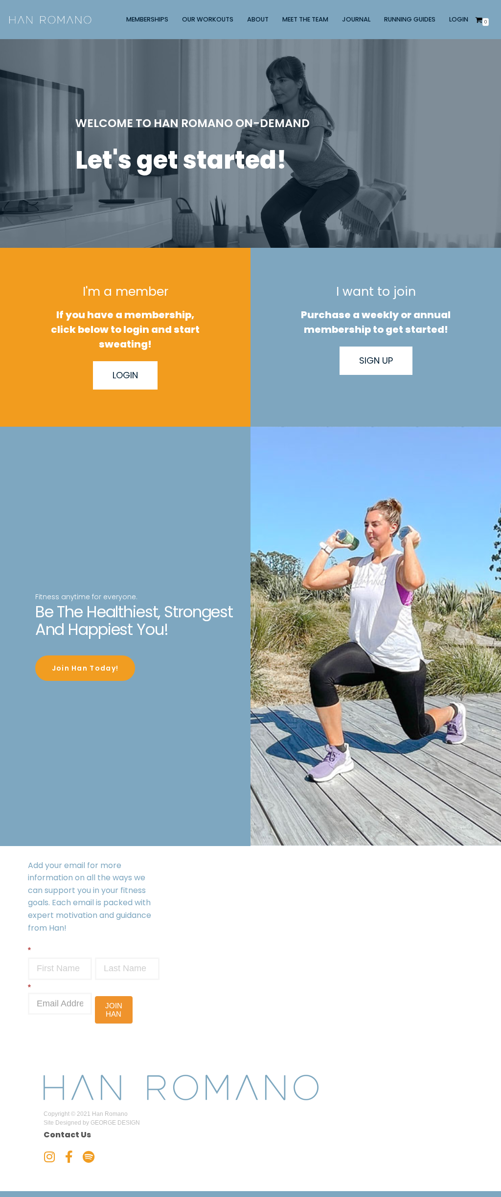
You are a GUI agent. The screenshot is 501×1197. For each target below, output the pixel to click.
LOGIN (458, 19)
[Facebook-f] (69, 1157)
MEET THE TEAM (305, 19)
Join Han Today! (85, 668)
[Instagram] (50, 1157)
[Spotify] (89, 1157)
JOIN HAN (113, 1009)
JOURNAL (356, 19)
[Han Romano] (50, 19)
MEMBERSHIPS (147, 19)
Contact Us (67, 1134)
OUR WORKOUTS (207, 19)
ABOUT (258, 19)
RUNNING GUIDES (409, 19)
